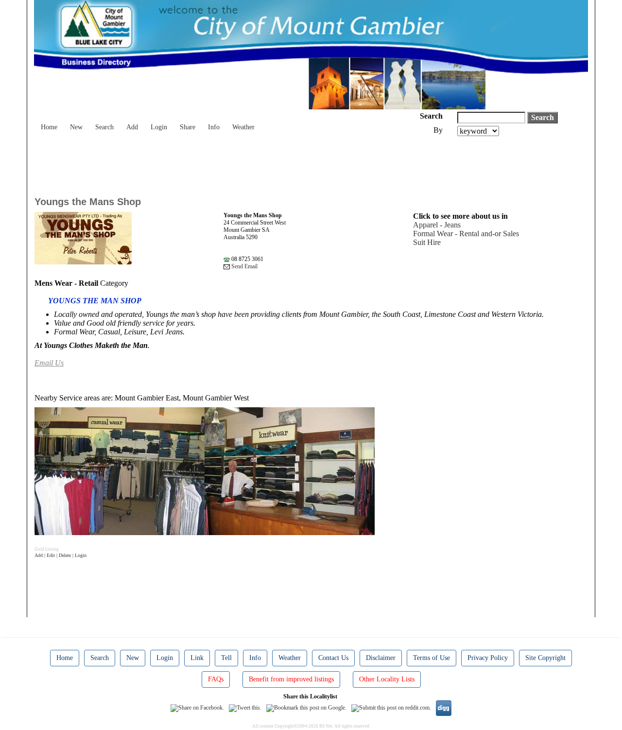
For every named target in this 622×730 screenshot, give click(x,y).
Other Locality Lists (387, 679)
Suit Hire (427, 242)
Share (187, 127)
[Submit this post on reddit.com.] (391, 707)
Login (159, 127)
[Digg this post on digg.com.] (443, 707)
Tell (226, 657)
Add (132, 127)
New (76, 127)
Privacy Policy (487, 657)
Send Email (244, 266)
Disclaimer (381, 657)
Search (104, 127)
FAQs (216, 679)
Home (49, 127)
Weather (243, 127)
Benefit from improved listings (291, 679)
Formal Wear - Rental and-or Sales (466, 233)
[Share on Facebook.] (197, 707)
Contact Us (333, 657)
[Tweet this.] (245, 707)
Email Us (49, 363)
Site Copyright (545, 657)
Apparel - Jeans (437, 225)
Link (197, 657)
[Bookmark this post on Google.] (306, 707)
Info (214, 127)
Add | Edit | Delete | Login (60, 555)
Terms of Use (431, 657)
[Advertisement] (211, 163)
